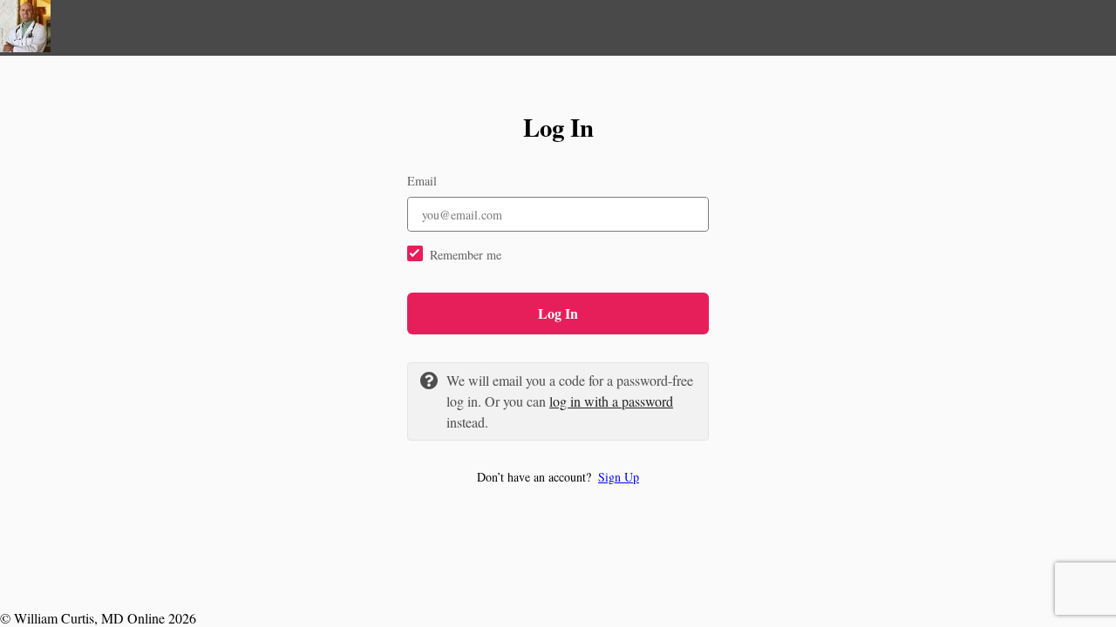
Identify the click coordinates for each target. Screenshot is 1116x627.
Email (422, 180)
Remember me (465, 254)
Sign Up (618, 477)
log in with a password (611, 401)
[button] (558, 477)
